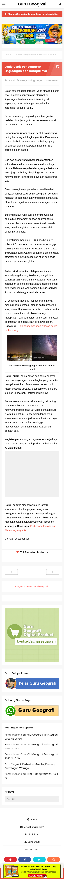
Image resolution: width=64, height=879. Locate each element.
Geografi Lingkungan (32, 80)
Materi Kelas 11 (52, 80)
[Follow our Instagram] (53, 859)
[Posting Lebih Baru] (11, 572)
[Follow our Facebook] (24, 859)
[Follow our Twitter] (39, 859)
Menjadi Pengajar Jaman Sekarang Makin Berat (34, 14)
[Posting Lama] (52, 572)
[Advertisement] (32, 474)
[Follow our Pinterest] (10, 859)
